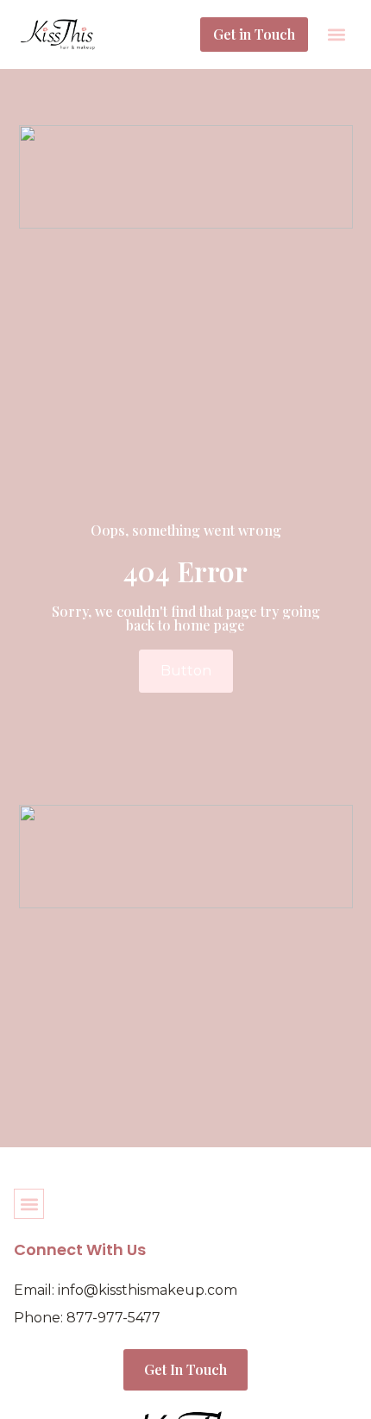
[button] (336, 35)
